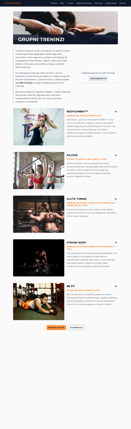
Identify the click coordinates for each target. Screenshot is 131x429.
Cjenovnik (98, 3)
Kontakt (122, 3)
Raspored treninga (84, 3)
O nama (70, 3)
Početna (53, 3)
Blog (62, 3)
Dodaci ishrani (111, 3)
